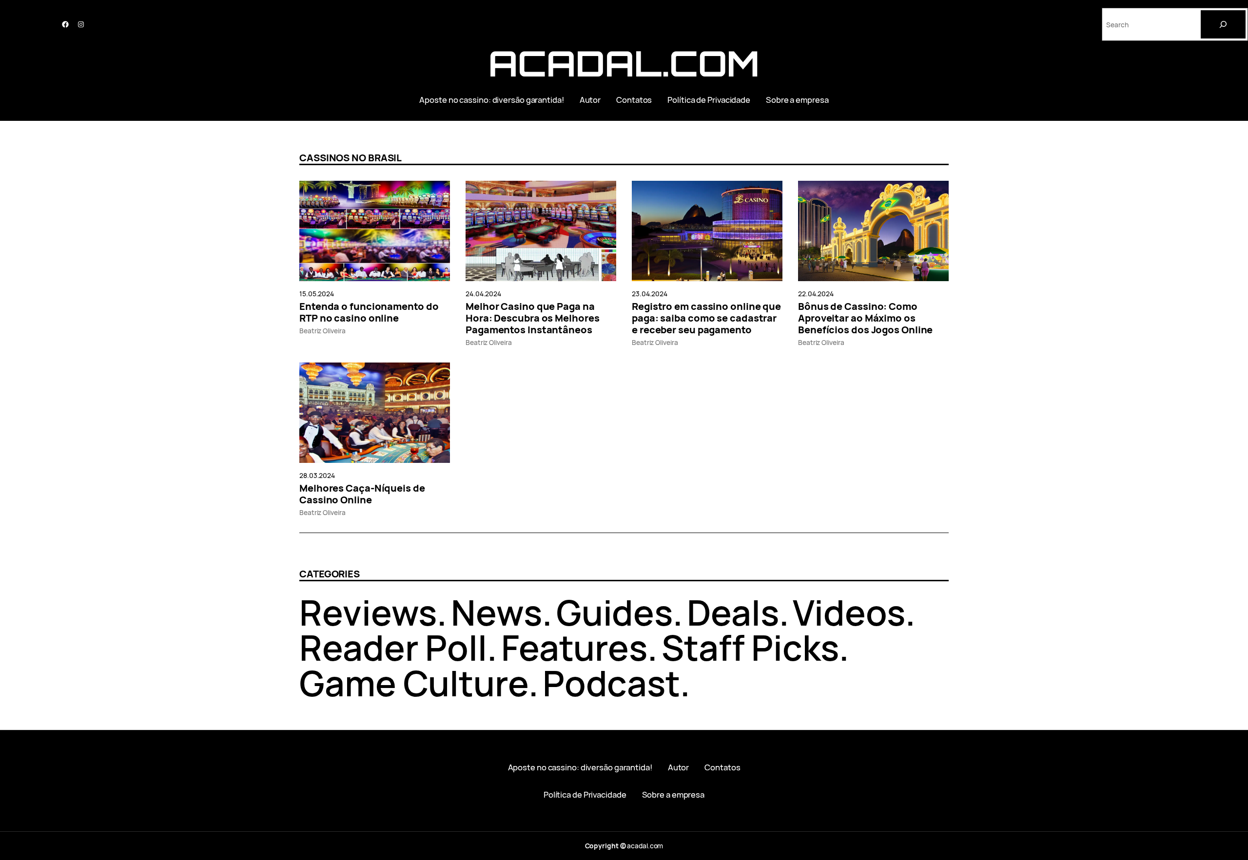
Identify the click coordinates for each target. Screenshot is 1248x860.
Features (574, 647)
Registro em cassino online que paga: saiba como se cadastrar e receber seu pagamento (706, 318)
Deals (733, 612)
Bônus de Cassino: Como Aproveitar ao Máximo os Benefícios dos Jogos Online (865, 318)
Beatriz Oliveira (322, 330)
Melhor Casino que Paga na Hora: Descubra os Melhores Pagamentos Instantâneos (532, 318)
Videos (849, 612)
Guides (614, 612)
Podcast (611, 683)
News (496, 612)
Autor (590, 99)
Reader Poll (393, 647)
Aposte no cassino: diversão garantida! (491, 99)
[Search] (1223, 24)
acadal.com (623, 63)
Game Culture (413, 683)
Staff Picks (750, 647)
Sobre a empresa (797, 99)
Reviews (368, 612)
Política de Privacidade (708, 99)
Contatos (634, 99)
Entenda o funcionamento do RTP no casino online (368, 312)
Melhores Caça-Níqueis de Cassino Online (362, 494)
